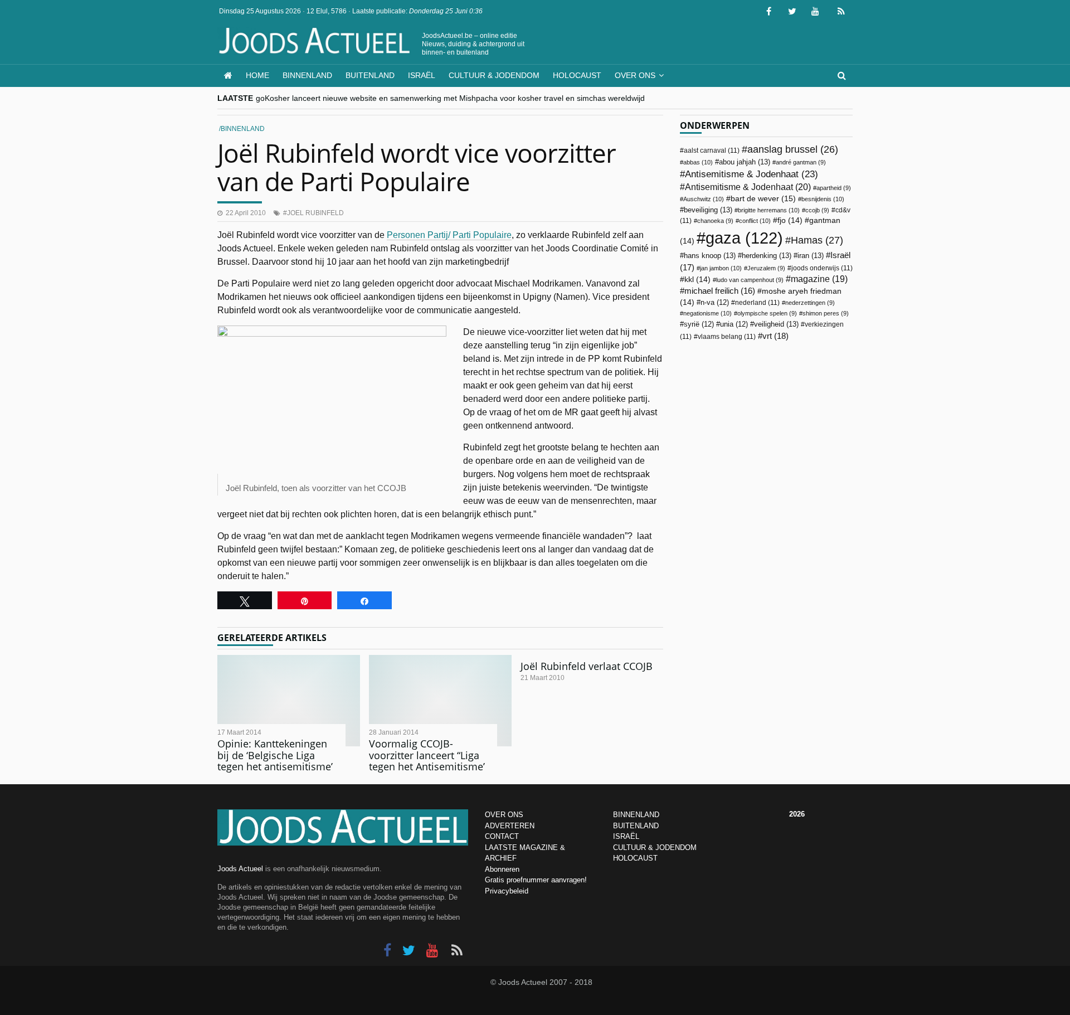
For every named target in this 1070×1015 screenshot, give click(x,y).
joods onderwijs (822, 268)
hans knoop (710, 255)
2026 (797, 814)
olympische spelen (767, 313)
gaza (744, 238)
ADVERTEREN (509, 826)
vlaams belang (727, 337)
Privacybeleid (506, 891)
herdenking (766, 255)
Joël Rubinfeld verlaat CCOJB (587, 666)
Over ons (635, 75)
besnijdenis (822, 199)
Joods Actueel (240, 869)
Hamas (817, 240)
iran (810, 255)
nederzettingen (810, 302)
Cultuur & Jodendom (494, 75)
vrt (775, 336)
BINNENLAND (636, 814)
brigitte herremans (769, 210)
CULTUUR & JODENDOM (655, 847)
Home (257, 75)
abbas (698, 162)
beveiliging (708, 210)
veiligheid (776, 324)
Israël (421, 75)
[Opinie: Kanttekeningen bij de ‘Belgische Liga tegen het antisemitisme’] (288, 700)
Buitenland (370, 75)
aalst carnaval (712, 150)
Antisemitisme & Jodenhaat (751, 173)
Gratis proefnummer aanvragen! (536, 880)
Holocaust (577, 75)
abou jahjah (744, 162)
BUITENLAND (636, 826)
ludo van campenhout (750, 279)
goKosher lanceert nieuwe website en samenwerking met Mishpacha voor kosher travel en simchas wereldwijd (450, 98)
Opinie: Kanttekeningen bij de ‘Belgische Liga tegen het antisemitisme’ (275, 755)
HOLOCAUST (635, 858)
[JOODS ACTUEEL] (228, 75)
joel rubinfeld (315, 213)
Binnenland (307, 75)
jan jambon (721, 268)
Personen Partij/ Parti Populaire (449, 235)
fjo (789, 220)
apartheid (833, 187)
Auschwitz (703, 199)
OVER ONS (504, 814)
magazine (819, 279)
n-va (715, 303)
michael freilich (719, 290)
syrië (699, 324)
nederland (757, 303)
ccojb (817, 210)
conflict (755, 220)
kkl (697, 279)
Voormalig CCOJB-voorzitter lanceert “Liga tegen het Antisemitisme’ (427, 755)
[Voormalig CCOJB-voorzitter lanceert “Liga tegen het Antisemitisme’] (440, 700)
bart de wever (763, 198)
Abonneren (502, 869)
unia (734, 324)
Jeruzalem (766, 268)
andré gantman (801, 162)
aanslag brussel (792, 149)
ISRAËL (626, 836)
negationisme (707, 313)
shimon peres (825, 313)
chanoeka (715, 220)
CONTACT (502, 836)
